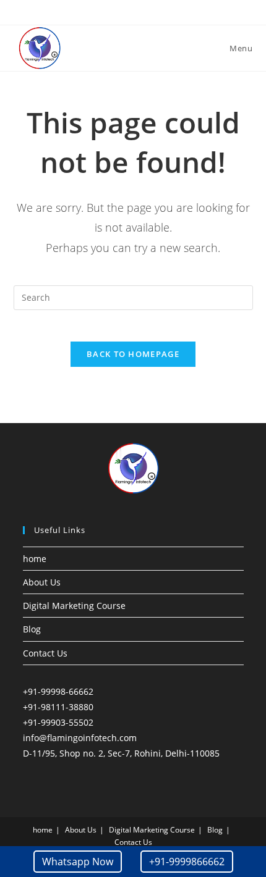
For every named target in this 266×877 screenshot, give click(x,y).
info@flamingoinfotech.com (80, 738)
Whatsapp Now (77, 861)
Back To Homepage (133, 353)
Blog (32, 629)
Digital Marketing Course (74, 605)
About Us (42, 582)
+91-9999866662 (187, 861)
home (34, 558)
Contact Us (45, 653)
